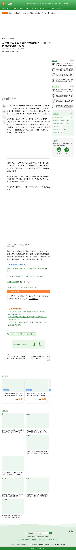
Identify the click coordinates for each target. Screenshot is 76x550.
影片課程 (5, 390)
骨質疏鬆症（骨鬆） (58, 123)
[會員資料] (71, 3)
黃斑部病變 (56, 132)
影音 (31, 8)
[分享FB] (4, 106)
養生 (8, 8)
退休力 (42, 8)
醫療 (21, 8)
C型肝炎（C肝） (57, 129)
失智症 (68, 123)
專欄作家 (55, 539)
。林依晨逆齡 (11, 282)
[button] (73, 8)
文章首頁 (50, 539)
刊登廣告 (13, 544)
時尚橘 (12, 334)
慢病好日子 (60, 8)
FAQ (18, 544)
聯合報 (30, 3)
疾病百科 (39, 539)
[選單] (73, 3)
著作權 (35, 544)
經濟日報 (36, 3)
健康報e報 (30, 533)
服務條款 (31, 544)
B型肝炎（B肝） (57, 126)
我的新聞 (66, 3)
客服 (21, 544)
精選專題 (34, 539)
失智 (48, 8)
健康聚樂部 (27, 539)
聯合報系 (47, 544)
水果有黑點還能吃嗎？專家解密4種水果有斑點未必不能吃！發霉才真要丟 (32, 13)
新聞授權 (25, 544)
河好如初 (43, 3)
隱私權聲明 (40, 544)
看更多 (72, 60)
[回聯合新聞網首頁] (3, 3)
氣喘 (62, 132)
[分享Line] (4, 111)
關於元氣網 (21, 539)
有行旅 (55, 3)
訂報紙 (52, 544)
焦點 (3, 8)
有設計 (49, 3)
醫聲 (53, 8)
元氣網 (7, 38)
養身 (34, 334)
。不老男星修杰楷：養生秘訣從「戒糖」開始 (22, 287)
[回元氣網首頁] (8, 3)
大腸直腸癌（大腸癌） (59, 120)
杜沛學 (23, 334)
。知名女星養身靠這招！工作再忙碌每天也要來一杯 (25, 276)
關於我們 (57, 544)
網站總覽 (63, 544)
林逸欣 (9, 106)
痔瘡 (68, 120)
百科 (26, 8)
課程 (36, 8)
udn (3, 38)
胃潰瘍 (66, 129)
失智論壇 (15, 8)
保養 (17, 282)
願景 (60, 3)
